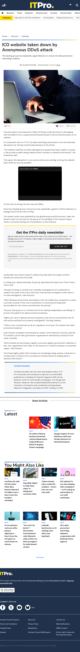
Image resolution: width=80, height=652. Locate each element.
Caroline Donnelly (29, 65)
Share (9, 126)
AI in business (48, 18)
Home (4, 36)
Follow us (61, 126)
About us (31, 620)
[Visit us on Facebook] (2, 607)
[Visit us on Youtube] (19, 607)
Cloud (19, 13)
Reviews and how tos (65, 18)
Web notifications (63, 624)
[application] (40, 183)
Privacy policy (33, 624)
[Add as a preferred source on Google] (7, 590)
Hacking (25, 36)
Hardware (29, 13)
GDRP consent (61, 628)
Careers (3, 632)
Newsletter (72, 126)
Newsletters (32, 628)
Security (53, 13)
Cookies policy (5, 628)
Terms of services (35, 254)
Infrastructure (41, 13)
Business (10, 13)
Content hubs (65, 13)
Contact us (60, 620)
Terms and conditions (8, 624)
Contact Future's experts (9, 620)
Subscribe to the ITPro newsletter (27, 18)
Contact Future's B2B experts (39, 632)
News (58, 65)
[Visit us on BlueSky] (26, 607)
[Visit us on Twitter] (11, 607)
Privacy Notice (13, 256)
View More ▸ (40, 557)
